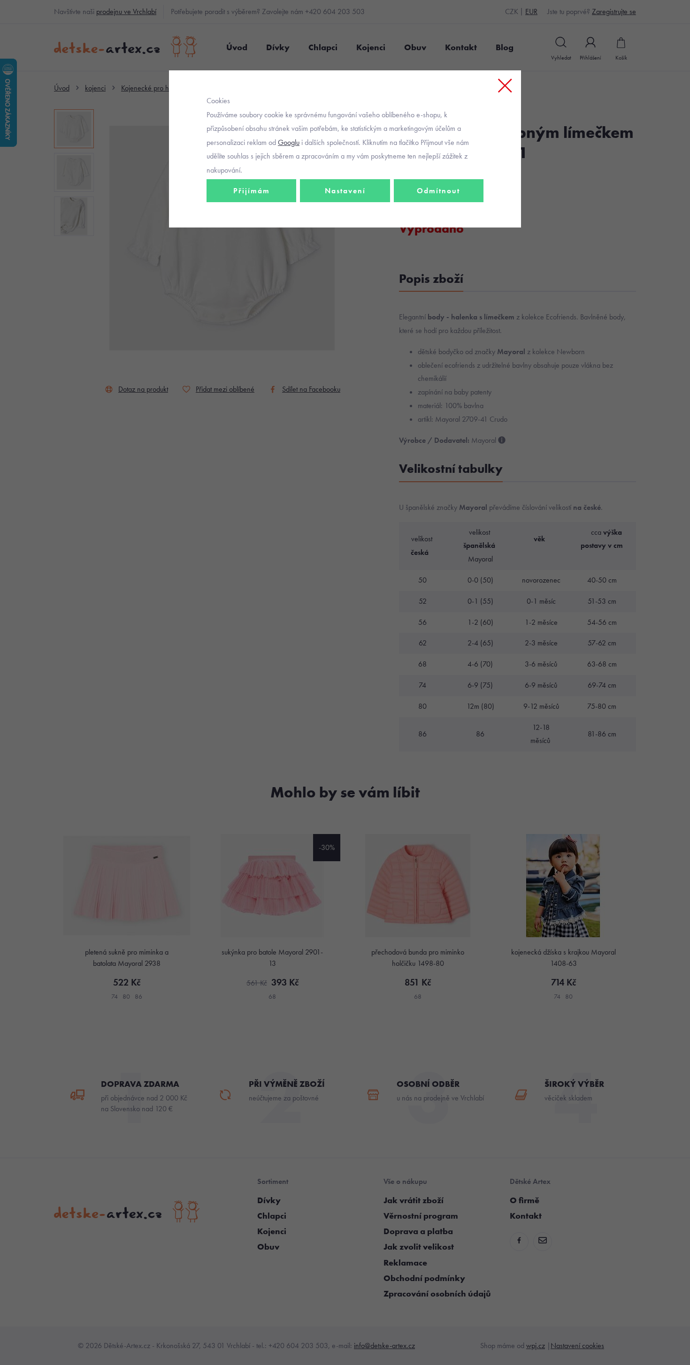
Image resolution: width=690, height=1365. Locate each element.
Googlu (288, 142)
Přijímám (251, 191)
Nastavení (345, 191)
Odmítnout (438, 191)
